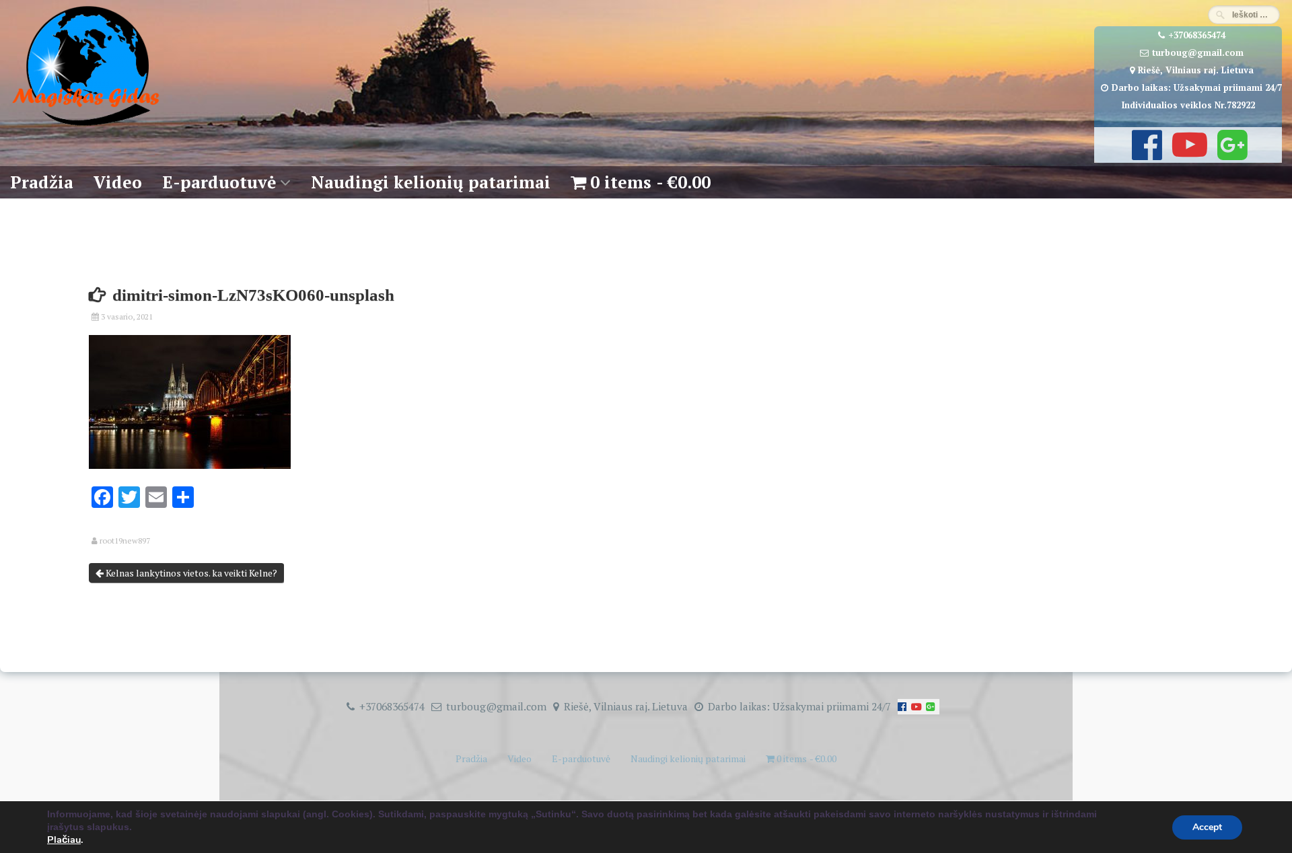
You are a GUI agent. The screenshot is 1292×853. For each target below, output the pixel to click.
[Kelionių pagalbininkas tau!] (86, 126)
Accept (1207, 827)
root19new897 (125, 541)
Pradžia (41, 182)
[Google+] (1231, 154)
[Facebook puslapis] (1145, 154)
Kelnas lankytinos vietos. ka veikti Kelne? (190, 572)
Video (118, 182)
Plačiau (64, 839)
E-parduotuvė (219, 182)
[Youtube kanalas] (1188, 154)
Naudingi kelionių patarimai (430, 182)
